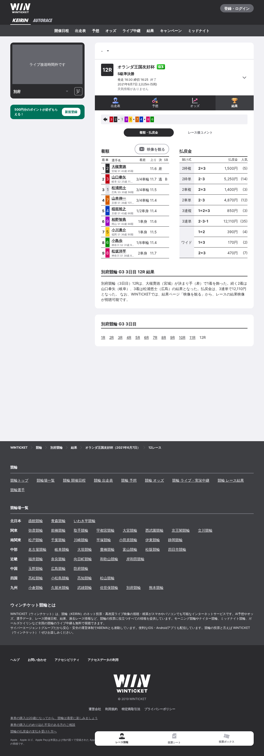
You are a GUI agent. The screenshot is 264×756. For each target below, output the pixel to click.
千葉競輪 (58, 540)
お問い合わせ (37, 660)
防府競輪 (81, 568)
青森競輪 (58, 521)
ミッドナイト (199, 30)
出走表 (80, 30)
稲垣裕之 (119, 209)
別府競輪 (133, 587)
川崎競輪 (81, 540)
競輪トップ (19, 480)
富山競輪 (130, 549)
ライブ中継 (131, 30)
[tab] (174, 739)
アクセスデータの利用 (103, 660)
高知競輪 (84, 578)
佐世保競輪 (109, 587)
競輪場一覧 (46, 480)
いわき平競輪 (84, 521)
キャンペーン (171, 30)
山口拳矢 (119, 177)
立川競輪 (205, 530)
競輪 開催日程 (74, 480)
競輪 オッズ (154, 480)
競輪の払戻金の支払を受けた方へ (33, 731)
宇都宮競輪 (105, 530)
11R (192, 337)
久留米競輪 (60, 587)
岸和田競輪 (135, 559)
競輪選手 (17, 490)
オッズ (110, 30)
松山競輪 (107, 578)
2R (111, 337)
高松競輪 (35, 578)
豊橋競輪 (107, 549)
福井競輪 (35, 559)
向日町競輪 (83, 559)
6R (146, 337)
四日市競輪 (177, 549)
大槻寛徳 (119, 166)
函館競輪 (35, 521)
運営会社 (95, 709)
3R (120, 337)
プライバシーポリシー (159, 709)
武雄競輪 (84, 587)
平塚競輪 (103, 540)
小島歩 (117, 240)
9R (172, 337)
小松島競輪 (60, 578)
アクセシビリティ (67, 660)
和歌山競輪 (109, 559)
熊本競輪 (156, 587)
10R (182, 337)
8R (163, 337)
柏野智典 (119, 219)
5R (137, 337)
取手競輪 (81, 530)
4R (129, 337)
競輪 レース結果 (231, 480)
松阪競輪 (152, 549)
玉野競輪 (35, 568)
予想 (95, 30)
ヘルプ (15, 660)
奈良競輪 (58, 559)
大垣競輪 (84, 549)
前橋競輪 (58, 530)
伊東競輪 (152, 540)
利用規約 (111, 709)
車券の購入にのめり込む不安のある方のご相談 (42, 725)
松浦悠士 (119, 187)
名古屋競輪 (37, 549)
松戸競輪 (35, 540)
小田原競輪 (128, 540)
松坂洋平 (119, 251)
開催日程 (61, 30)
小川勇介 (119, 230)
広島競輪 (58, 568)
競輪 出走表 (103, 480)
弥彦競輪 (35, 530)
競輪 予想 (129, 480)
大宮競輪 (130, 530)
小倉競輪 (35, 587)
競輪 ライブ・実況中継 (190, 480)
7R (155, 337)
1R (103, 337)
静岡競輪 (175, 540)
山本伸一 (119, 198)
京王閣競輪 (181, 530)
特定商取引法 (131, 709)
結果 (150, 30)
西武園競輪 (154, 530)
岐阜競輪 (62, 549)
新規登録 (71, 112)
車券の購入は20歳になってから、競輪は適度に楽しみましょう (54, 718)
